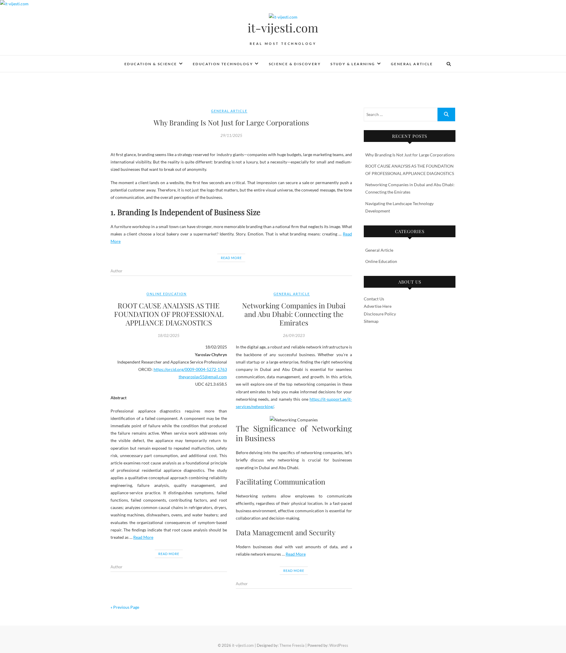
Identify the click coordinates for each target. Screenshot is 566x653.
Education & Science (150, 64)
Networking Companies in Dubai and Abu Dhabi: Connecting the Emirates (293, 314)
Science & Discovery (295, 64)
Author (116, 271)
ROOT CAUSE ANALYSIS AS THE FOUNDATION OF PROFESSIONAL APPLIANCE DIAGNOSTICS (168, 314)
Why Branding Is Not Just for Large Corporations (231, 122)
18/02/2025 (169, 335)
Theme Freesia (292, 645)
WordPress (338, 645)
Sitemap (371, 321)
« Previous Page (125, 607)
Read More (231, 258)
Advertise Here (377, 306)
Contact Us (374, 298)
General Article (412, 64)
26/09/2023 (294, 335)
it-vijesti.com (283, 28)
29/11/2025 (231, 135)
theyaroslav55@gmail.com (203, 376)
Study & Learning (352, 64)
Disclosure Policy (380, 313)
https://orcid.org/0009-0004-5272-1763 (190, 369)
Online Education (167, 294)
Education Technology (223, 64)
